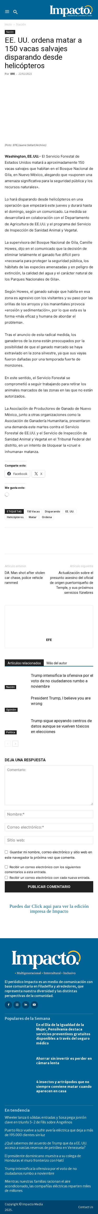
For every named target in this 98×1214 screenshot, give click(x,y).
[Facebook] (9, 84)
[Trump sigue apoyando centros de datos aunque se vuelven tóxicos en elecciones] (17, 726)
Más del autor (57, 663)
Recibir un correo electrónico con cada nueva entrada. (50, 877)
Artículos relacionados (24, 663)
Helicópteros (15, 517)
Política (10, 732)
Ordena (47, 517)
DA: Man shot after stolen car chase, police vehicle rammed (25, 578)
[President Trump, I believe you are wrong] (17, 703)
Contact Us (85, 1207)
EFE (12, 73)
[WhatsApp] (42, 84)
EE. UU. (69, 511)
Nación (21, 24)
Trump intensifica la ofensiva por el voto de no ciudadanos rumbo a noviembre (62, 681)
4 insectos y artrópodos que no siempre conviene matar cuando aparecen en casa (64, 1086)
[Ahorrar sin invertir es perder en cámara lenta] (18, 1061)
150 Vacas (33, 511)
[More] (64, 84)
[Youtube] (34, 1005)
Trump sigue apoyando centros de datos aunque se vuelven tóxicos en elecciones (61, 726)
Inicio (8, 24)
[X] (20, 84)
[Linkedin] (53, 84)
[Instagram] (17, 1005)
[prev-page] (8, 744)
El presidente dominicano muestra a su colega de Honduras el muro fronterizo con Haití (43, 1158)
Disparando (52, 511)
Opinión (11, 709)
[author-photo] (49, 633)
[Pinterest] (31, 84)
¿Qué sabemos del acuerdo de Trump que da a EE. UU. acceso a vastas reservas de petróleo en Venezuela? (46, 1145)
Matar (33, 517)
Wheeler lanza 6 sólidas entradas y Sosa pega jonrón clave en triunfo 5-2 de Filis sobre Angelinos (45, 1119)
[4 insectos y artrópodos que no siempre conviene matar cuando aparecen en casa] (18, 1086)
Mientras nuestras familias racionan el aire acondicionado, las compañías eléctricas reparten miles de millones (48, 1186)
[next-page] (15, 744)
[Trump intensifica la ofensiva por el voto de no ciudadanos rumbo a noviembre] (17, 681)
